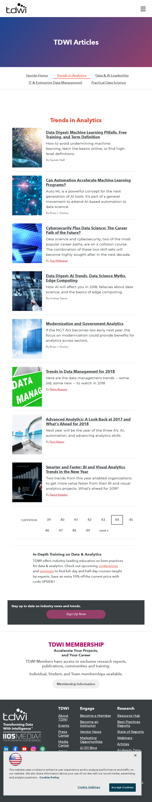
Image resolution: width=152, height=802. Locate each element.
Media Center (63, 743)
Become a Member (95, 716)
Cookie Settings (89, 787)
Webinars (124, 738)
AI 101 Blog (88, 748)
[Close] (135, 755)
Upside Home (37, 75)
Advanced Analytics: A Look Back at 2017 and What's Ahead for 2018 (88, 421)
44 (117, 520)
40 (62, 520)
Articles (123, 744)
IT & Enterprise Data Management (55, 83)
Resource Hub (128, 716)
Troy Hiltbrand (58, 261)
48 (74, 530)
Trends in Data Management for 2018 (80, 371)
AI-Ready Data (129, 750)
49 (88, 530)
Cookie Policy (49, 777)
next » (104, 530)
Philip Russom (58, 389)
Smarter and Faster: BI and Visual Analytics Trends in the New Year (85, 469)
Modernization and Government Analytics (85, 323)
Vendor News (90, 732)
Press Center (63, 734)
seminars (47, 571)
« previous (29, 520)
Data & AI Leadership (112, 75)
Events (63, 726)
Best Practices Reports (128, 724)
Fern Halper (57, 441)
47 (61, 530)
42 (89, 520)
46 (47, 530)
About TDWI (63, 717)
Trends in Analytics (71, 75)
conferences (108, 566)
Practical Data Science (108, 83)
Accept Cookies (122, 787)
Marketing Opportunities (91, 740)
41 (76, 520)
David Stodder (59, 494)
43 (103, 520)
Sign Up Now (76, 614)
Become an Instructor (89, 724)
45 (131, 520)
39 (49, 520)
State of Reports (130, 732)
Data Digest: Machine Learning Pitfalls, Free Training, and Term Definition (86, 134)
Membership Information (76, 684)
